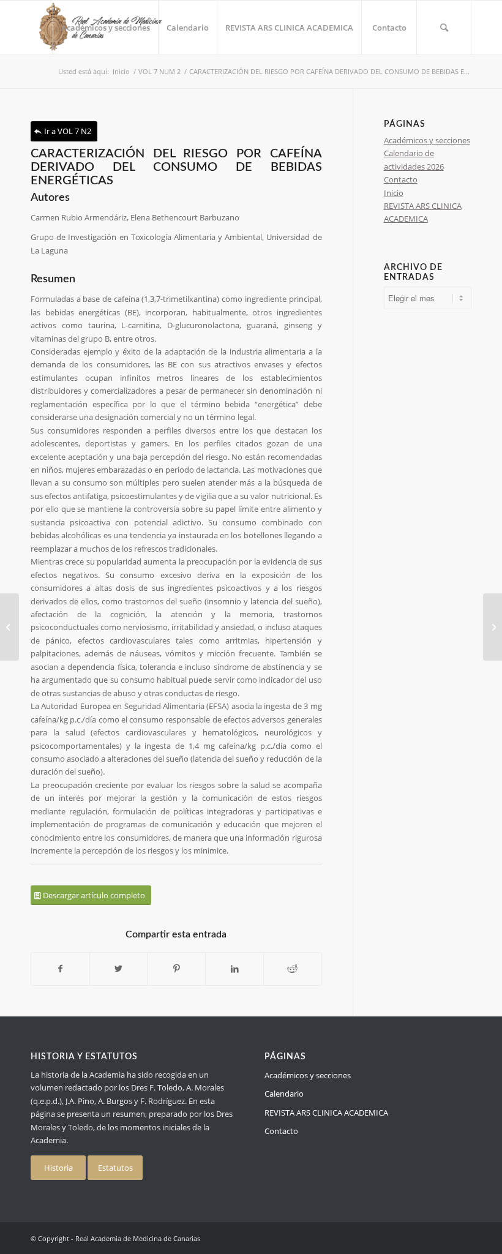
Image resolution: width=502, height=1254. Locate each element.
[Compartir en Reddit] (292, 969)
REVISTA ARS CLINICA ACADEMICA (326, 1112)
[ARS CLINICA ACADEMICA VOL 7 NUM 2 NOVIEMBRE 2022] (9, 627)
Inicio (393, 192)
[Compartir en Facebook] (60, 969)
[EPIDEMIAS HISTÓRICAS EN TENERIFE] (492, 627)
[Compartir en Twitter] (119, 969)
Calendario (284, 1093)
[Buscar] (443, 27)
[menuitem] (105, 27)
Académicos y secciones (427, 140)
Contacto (401, 179)
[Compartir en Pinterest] (176, 969)
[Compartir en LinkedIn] (234, 969)
